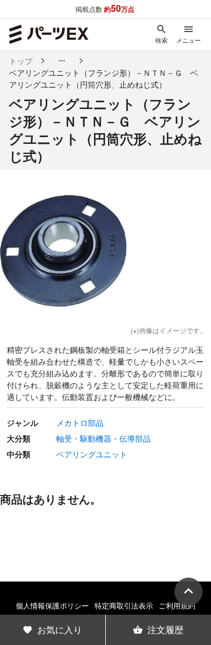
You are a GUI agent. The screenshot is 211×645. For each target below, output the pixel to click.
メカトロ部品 (80, 422)
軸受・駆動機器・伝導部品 (103, 438)
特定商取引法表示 (124, 606)
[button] (62, 60)
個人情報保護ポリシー (52, 606)
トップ (21, 60)
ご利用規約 (177, 606)
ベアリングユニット (91, 454)
